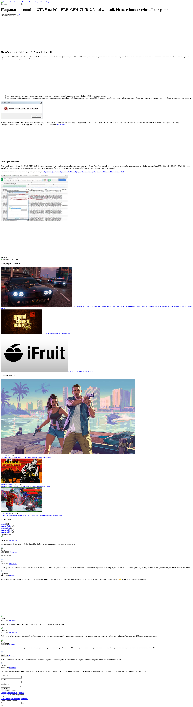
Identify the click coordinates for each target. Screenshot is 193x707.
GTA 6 (3, 455)
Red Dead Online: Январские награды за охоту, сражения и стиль (25, 486)
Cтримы (54, 2)
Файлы (43, 2)
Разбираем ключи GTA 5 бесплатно (56, 333)
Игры (48, 2)
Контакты (24, 699)
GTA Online (5, 513)
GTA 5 (3, 524)
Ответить (13, 540)
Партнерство (6, 693)
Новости (25, 2)
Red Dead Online (7, 484)
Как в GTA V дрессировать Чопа (80, 371)
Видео (37, 2)
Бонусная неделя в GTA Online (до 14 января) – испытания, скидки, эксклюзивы (31, 515)
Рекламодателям (17, 693)
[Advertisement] (96, 32)
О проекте (5, 699)
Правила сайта (14, 699)
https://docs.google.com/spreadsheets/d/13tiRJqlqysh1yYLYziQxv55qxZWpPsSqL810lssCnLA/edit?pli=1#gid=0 (83, 172)
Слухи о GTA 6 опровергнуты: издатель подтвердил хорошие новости (28, 457)
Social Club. (60, 124)
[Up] (2, 705)
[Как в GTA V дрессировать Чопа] (34, 371)
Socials (64, 2)
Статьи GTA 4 (6, 530)
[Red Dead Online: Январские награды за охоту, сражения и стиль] (21, 482)
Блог (59, 2)
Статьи (32, 2)
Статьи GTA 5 (6, 532)
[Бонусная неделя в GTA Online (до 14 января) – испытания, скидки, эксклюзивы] (21, 511)
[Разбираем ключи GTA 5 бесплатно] (22, 333)
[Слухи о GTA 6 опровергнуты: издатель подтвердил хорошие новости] (68, 453)
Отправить (5, 688)
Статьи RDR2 (6, 526)
